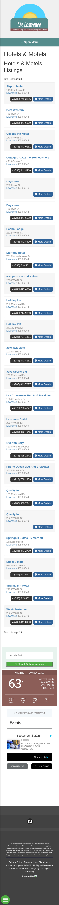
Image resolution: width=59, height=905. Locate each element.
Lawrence (11, 93)
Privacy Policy (15, 862)
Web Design (30, 868)
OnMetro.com (16, 868)
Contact (10, 865)
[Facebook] (30, 821)
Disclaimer (44, 862)
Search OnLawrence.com (31, 664)
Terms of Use (30, 862)
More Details (44, 99)
